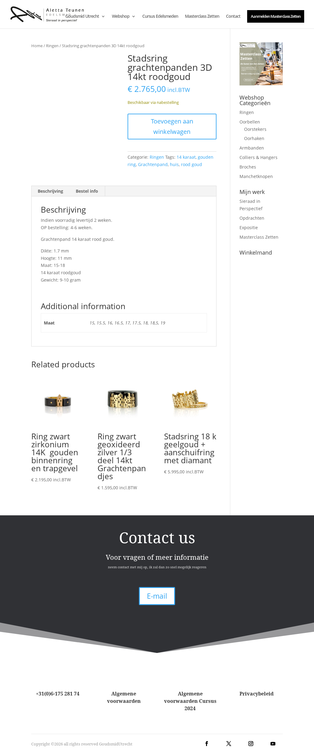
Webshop (120, 16)
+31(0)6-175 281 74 (57, 693)
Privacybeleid (256, 693)
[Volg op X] (229, 744)
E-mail (157, 596)
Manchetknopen (256, 176)
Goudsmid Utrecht (82, 16)
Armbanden (251, 148)
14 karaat (186, 157)
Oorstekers (255, 129)
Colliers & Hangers (258, 157)
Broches (247, 167)
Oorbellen (249, 122)
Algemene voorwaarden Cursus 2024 (190, 701)
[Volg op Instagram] (251, 744)
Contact (233, 16)
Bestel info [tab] (87, 191)
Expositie (248, 227)
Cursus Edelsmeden (160, 16)
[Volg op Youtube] (273, 744)
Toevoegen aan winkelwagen (172, 126)
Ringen (52, 45)
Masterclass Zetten (202, 16)
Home (37, 45)
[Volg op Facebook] (207, 744)
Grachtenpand (153, 164)
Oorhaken (254, 138)
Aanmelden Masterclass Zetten (276, 16)
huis (174, 164)
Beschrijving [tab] (50, 191)
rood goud (191, 164)
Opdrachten (251, 218)
